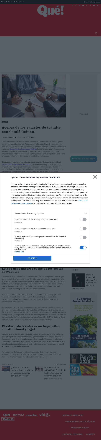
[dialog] (50, 220)
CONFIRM (32, 258)
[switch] (83, 219)
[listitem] (50, 213)
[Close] (95, 177)
